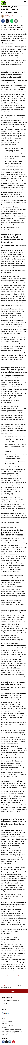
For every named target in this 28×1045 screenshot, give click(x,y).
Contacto (4, 1027)
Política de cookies (7, 1021)
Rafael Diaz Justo (9, 15)
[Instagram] (9, 1041)
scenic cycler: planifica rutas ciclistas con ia (13, 976)
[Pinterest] (13, 1041)
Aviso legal (4, 1023)
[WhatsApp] (12, 21)
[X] (7, 21)
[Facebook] (3, 21)
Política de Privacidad (7, 1025)
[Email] (16, 21)
